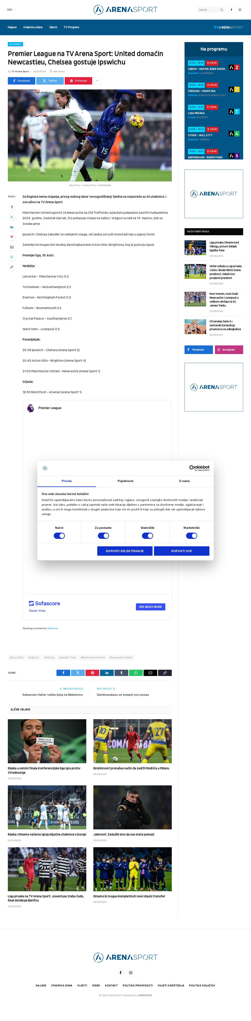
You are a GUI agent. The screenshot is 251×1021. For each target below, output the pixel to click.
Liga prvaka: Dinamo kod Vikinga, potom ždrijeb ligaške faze (224, 246)
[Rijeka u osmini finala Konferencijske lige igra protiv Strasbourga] (47, 741)
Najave (12, 27)
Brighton (33, 657)
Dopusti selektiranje (125, 551)
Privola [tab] (67, 481)
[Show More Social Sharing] (97, 81)
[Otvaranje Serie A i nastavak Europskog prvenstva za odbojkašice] (195, 326)
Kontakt (111, 985)
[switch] (103, 536)
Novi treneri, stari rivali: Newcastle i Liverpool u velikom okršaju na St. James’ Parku (224, 299)
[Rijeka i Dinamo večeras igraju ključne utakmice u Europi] (47, 807)
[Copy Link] (12, 267)
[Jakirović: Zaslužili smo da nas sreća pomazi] (132, 807)
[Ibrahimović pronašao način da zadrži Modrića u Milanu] (132, 741)
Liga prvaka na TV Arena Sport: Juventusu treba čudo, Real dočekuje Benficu (46, 898)
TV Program (71, 27)
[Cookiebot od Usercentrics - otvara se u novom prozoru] (192, 468)
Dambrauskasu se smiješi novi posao (123, 694)
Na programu (214, 49)
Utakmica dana (33, 27)
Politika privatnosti (138, 985)
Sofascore (52, 628)
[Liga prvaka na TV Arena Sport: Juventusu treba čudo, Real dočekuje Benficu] (47, 869)
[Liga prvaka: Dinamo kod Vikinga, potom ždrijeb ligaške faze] (195, 247)
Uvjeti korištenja (171, 985)
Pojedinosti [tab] (125, 481)
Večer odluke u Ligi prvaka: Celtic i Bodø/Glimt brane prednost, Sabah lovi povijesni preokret (226, 272)
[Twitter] (12, 217)
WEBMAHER (145, 995)
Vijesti (53, 27)
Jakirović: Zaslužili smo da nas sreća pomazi (123, 834)
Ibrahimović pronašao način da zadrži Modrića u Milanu (131, 768)
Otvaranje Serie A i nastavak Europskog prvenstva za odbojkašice (225, 325)
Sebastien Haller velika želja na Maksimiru (52, 694)
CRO (9, 9)
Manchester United (93, 657)
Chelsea (49, 657)
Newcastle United (121, 657)
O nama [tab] (184, 481)
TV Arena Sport (20, 71)
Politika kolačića (202, 985)
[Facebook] (12, 207)
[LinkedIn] (12, 227)
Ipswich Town (67, 657)
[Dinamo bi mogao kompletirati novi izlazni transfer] (132, 869)
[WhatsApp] (12, 257)
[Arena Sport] (126, 10)
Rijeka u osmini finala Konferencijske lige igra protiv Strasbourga (44, 770)
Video (96, 985)
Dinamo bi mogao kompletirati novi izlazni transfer (129, 896)
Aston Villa (17, 657)
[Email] (12, 247)
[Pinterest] (12, 237)
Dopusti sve (181, 551)
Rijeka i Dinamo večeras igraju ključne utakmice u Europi (47, 834)
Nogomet (15, 44)
